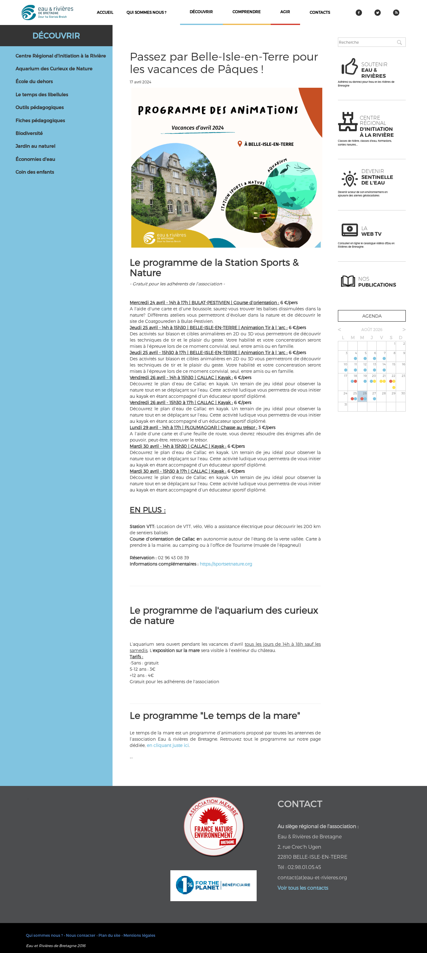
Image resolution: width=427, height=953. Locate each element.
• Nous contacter (79, 935)
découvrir (201, 11)
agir (285, 11)
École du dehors (34, 81)
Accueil (105, 12)
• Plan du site (108, 935)
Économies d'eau (35, 159)
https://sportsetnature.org (226, 563)
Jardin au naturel (35, 146)
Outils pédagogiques (40, 107)
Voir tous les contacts (303, 888)
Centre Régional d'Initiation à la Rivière (61, 55)
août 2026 (371, 329)
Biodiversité (29, 133)
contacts (320, 12)
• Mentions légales (138, 935)
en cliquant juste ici (167, 745)
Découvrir (56, 35)
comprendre (247, 11)
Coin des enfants (35, 172)
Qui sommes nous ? (146, 12)
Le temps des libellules (42, 94)
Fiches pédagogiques (40, 120)
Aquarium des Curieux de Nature (54, 68)
